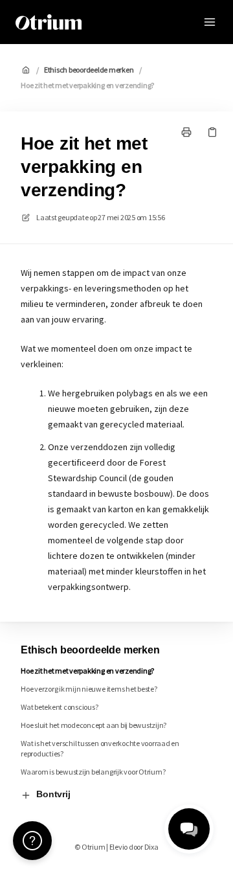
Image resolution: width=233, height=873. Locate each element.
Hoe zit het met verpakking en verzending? (87, 85)
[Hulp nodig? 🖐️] (32, 840)
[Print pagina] (186, 132)
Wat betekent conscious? (59, 707)
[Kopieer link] (212, 132)
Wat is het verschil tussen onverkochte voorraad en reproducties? (100, 748)
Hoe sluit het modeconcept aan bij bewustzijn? (93, 725)
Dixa (151, 847)
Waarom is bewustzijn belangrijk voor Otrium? (93, 772)
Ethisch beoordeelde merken (89, 69)
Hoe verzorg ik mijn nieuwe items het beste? (89, 689)
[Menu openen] (209, 22)
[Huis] (48, 22)
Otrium (116, 22)
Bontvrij (53, 794)
